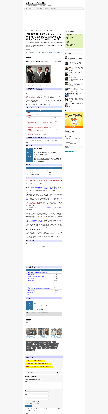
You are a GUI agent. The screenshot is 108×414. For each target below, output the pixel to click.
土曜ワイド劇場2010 (38, 344)
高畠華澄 (28, 350)
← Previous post (29, 372)
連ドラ (34, 8)
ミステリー (59, 52)
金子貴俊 (54, 348)
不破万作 (34, 342)
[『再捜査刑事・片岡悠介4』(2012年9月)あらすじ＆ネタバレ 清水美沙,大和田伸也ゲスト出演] (43, 331)
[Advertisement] (54, 19)
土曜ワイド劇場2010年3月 (49, 344)
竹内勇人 (39, 348)
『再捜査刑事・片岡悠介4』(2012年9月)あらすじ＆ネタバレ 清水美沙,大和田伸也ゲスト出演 (43, 337)
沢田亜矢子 (50, 346)
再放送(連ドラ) (40, 8)
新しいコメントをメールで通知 (33, 401)
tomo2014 (39, 52)
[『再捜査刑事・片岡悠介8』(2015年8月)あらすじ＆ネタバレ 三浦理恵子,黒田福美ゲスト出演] (56, 331)
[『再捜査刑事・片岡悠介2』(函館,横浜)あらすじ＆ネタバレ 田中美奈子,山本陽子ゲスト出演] (31, 331)
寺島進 (57, 344)
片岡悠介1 (29, 348)
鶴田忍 (33, 350)
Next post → (60, 372)
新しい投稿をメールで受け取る (33, 403)
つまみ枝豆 (29, 342)
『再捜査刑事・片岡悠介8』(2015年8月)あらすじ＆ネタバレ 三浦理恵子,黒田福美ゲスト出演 (56, 337)
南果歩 (49, 342)
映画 (30, 8)
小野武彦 (28, 346)
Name (26, 390)
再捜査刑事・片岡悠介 (42, 342)
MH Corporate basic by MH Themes (38, 413)
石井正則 (34, 348)
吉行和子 (54, 342)
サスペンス (49, 52)
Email (26, 394)
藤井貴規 (49, 348)
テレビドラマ (53, 52)
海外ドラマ (53, 8)
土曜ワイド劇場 (30, 344)
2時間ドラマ (47, 8)
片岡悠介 (55, 346)
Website (27, 398)
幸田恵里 (39, 346)
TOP (26, 8)
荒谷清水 (44, 348)
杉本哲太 (44, 346)
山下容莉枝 (34, 346)
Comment (27, 381)
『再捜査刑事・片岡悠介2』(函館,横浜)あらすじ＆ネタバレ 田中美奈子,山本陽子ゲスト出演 (31, 337)
